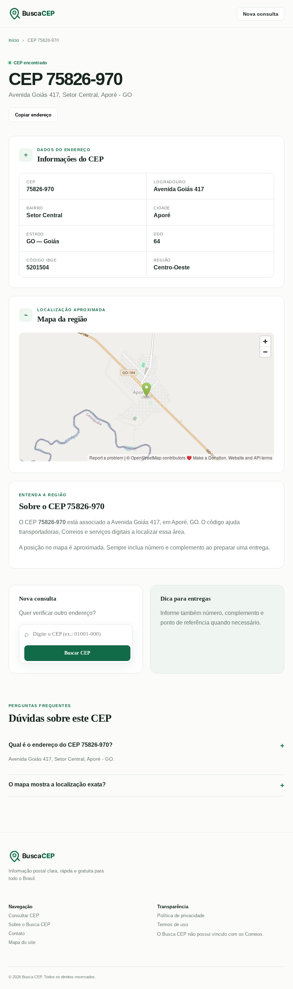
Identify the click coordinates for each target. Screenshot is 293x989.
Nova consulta (260, 14)
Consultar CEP (24, 915)
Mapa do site (22, 942)
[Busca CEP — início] (37, 14)
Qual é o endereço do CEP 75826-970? (146, 746)
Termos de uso (172, 924)
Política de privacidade (180, 915)
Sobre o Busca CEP (29, 924)
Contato (17, 933)
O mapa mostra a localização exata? (146, 785)
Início (14, 40)
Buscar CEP (77, 653)
